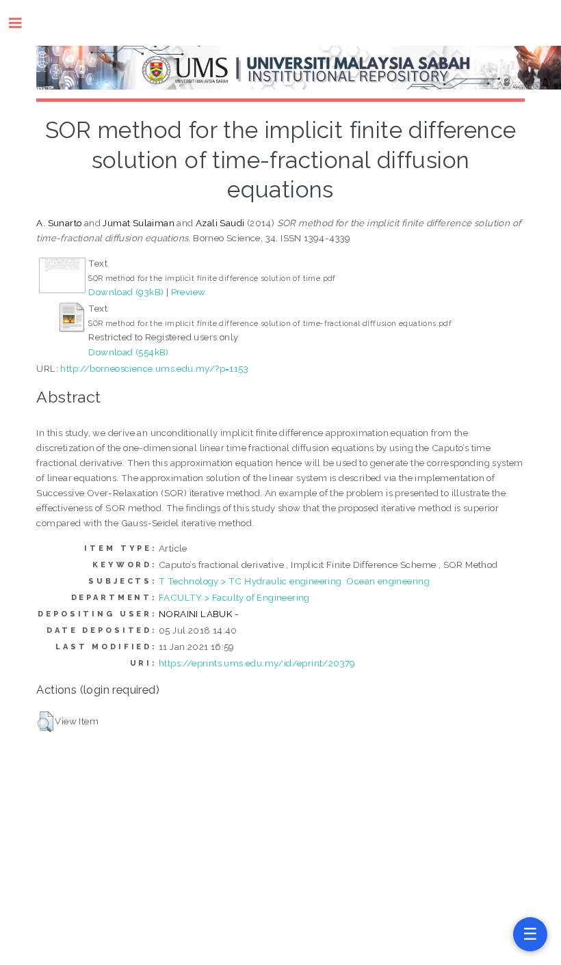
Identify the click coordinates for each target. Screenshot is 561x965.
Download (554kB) (128, 351)
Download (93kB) (126, 291)
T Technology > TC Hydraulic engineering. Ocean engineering (294, 580)
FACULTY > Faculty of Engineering (234, 597)
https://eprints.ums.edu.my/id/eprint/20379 (257, 662)
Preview (188, 291)
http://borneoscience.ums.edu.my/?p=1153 (154, 368)
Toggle (22, 23)
